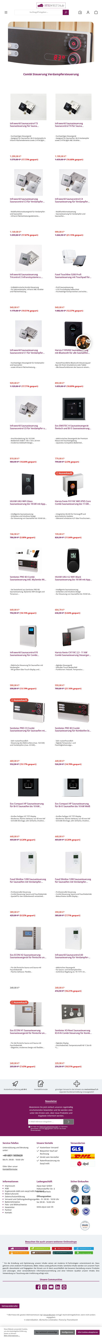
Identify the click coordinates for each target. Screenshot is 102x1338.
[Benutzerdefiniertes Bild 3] (75, 1200)
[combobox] (39, 12)
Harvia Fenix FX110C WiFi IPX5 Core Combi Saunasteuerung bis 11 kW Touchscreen (73, 502)
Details (73, 537)
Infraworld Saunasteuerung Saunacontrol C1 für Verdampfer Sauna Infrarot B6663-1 (26, 351)
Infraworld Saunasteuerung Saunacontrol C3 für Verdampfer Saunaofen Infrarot (26, 200)
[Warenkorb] (96, 12)
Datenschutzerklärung (15, 1196)
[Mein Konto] (88, 12)
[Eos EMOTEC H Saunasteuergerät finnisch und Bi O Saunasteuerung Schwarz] (73, 409)
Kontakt (8, 1212)
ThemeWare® (72, 1320)
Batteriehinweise (12, 1202)
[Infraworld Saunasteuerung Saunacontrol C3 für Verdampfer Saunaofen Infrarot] (28, 182)
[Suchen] (66, 12)
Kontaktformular (41, 1089)
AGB (46, 1128)
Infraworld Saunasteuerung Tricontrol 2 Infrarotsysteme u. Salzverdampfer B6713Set (25, 276)
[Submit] (68, 1121)
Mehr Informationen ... (12, 1336)
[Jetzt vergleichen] (80, 12)
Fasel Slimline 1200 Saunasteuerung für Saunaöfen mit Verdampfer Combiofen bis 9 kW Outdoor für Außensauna (28, 880)
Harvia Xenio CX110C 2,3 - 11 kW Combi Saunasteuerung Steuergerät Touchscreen (73, 654)
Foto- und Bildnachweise (16, 1204)
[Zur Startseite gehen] (51, 5)
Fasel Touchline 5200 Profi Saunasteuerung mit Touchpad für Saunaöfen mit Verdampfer (72, 276)
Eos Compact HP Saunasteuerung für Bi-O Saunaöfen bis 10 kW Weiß (72, 805)
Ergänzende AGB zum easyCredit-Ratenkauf (24, 1191)
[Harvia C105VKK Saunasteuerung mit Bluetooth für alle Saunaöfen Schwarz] (73, 333)
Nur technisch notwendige (46, 1332)
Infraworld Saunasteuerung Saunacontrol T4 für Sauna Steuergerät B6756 (69, 125)
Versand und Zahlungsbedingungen (21, 1199)
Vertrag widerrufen (10, 1306)
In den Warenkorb (28, 159)
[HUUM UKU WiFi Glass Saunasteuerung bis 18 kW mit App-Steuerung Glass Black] (28, 484)
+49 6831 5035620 (13, 1155)
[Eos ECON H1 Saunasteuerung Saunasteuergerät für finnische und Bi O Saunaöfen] (28, 1014)
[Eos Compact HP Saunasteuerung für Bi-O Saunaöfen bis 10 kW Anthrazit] (28, 787)
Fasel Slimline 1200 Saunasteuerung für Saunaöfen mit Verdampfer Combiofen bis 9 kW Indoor (73, 880)
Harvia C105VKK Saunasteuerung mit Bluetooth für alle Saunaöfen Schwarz (71, 351)
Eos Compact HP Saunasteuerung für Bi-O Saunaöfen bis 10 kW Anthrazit (27, 805)
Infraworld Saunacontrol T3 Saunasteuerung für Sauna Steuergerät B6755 (24, 125)
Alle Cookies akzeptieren (88, 1332)
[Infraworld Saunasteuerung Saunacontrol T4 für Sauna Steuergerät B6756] (73, 107)
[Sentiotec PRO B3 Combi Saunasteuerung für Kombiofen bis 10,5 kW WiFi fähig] (73, 711)
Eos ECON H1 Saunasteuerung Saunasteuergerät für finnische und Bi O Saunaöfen (28, 1032)
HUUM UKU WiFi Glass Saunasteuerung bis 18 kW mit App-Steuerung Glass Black (28, 502)
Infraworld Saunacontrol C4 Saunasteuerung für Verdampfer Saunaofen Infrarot (71, 200)
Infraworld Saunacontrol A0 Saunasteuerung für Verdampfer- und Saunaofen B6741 (72, 956)
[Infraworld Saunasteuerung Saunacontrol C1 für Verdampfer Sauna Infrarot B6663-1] (28, 333)
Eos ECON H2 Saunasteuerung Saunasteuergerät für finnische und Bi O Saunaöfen (28, 956)
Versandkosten (49, 1315)
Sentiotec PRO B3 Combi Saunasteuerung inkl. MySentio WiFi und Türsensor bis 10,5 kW (28, 578)
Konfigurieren (67, 1332)
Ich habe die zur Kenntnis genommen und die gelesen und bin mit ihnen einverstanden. (49, 1128)
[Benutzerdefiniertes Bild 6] (86, 1211)
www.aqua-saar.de (45, 1207)
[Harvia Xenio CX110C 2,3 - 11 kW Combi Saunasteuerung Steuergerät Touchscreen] (73, 636)
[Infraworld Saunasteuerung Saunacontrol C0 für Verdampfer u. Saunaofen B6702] (28, 409)
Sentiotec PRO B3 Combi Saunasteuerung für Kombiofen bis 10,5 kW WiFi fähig (72, 729)
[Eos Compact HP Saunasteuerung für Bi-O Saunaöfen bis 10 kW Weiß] (73, 787)
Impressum (10, 1186)
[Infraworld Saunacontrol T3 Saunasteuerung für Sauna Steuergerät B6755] (28, 107)
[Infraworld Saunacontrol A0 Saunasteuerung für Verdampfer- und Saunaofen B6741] (73, 938)
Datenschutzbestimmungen (48, 1127)
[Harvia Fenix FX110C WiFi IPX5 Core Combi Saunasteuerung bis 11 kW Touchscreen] (73, 484)
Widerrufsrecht (11, 1194)
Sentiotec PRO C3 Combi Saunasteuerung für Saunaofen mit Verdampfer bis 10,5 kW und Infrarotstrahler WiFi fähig (27, 729)
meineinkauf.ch (91, 1089)
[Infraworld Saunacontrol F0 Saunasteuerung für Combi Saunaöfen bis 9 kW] (28, 636)
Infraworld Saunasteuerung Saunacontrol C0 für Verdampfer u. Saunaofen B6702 (27, 427)
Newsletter (10, 1207)
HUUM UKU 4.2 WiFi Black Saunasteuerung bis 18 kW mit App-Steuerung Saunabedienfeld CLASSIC (73, 578)
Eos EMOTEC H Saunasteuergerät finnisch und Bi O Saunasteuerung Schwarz (72, 427)
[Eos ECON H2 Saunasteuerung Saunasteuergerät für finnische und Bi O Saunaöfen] (28, 938)
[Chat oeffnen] (83, 342)
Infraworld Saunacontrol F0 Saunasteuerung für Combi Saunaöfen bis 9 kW (24, 654)
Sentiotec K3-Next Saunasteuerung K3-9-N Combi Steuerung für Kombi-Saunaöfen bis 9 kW (73, 1032)
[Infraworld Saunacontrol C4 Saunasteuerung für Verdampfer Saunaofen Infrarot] (73, 182)
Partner (8, 1210)
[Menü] (6, 12)
